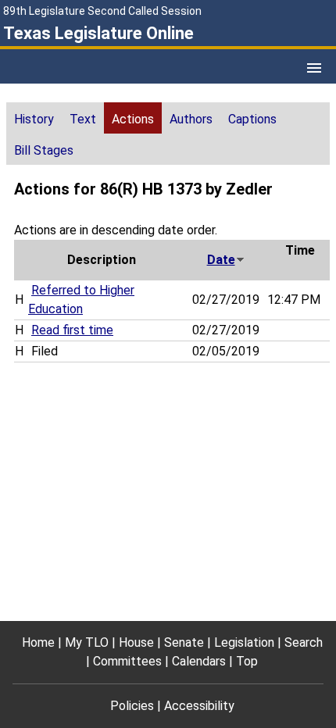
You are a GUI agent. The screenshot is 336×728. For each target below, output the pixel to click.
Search (303, 642)
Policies (132, 705)
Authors (191, 119)
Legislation (244, 642)
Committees (127, 661)
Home (38, 642)
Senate (184, 642)
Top (247, 661)
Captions (252, 119)
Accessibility (199, 705)
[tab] (34, 118)
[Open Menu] (314, 68)
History (34, 119)
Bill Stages (43, 150)
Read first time (72, 330)
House (136, 642)
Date (221, 259)
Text (83, 119)
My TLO (87, 642)
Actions (133, 119)
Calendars (199, 661)
